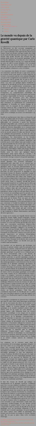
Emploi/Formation (7, 14)
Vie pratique (4, 2)
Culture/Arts (5, 7)
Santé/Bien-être (6, 4)
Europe (6, 28)
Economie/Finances (10, 26)
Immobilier (4, 17)
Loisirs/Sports (5, 9)
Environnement (6, 22)
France (6, 31)
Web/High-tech (6, 19)
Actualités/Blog (6, 24)
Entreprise (4, 12)
